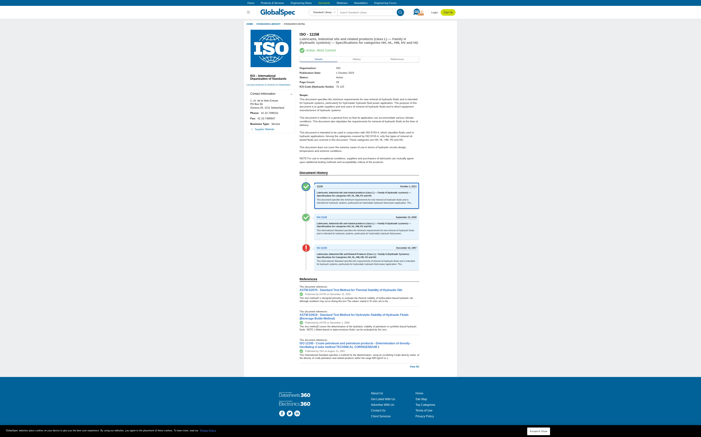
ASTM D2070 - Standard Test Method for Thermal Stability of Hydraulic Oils (351, 290)
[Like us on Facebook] (282, 414)
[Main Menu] (248, 12)
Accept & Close (538, 431)
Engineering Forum (385, 2)
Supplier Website (264, 129)
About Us (377, 393)
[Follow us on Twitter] (290, 414)
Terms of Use (423, 410)
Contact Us (378, 410)
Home (250, 2)
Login (434, 12)
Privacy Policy (424, 416)
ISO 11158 (322, 217)
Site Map (421, 399)
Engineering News (301, 2)
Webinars (342, 2)
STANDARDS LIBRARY (268, 24)
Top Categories (425, 404)
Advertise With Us (382, 404)
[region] (350, 431)
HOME (249, 24)
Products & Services (272, 2)
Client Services (381, 416)
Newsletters (361, 2)
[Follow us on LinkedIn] (297, 414)
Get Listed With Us (383, 399)
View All (414, 366)
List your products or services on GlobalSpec (268, 85)
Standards (324, 2)
